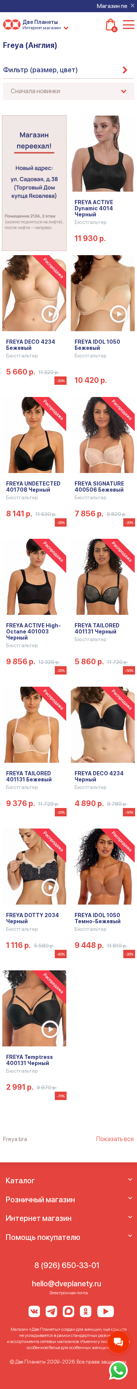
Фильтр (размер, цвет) (40, 70)
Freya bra (15, 1139)
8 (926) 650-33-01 (66, 1265)
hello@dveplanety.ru (66, 1283)
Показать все (115, 1139)
